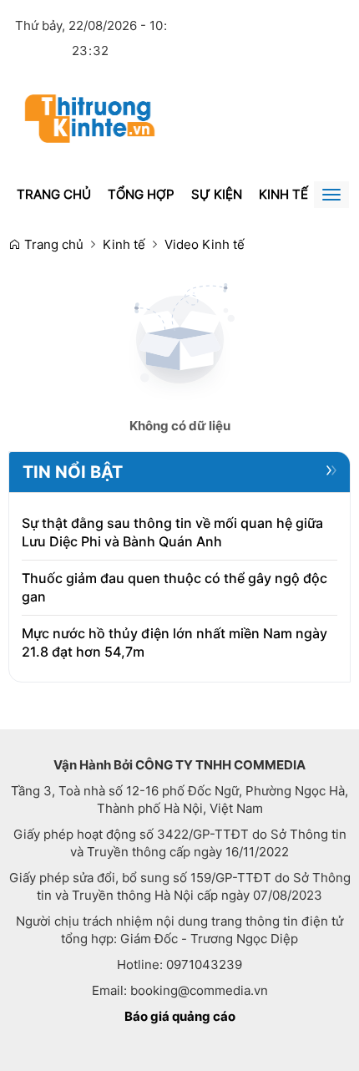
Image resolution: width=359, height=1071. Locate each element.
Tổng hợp (141, 194)
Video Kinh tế (204, 244)
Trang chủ (54, 194)
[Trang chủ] (89, 117)
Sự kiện (216, 194)
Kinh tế (283, 194)
